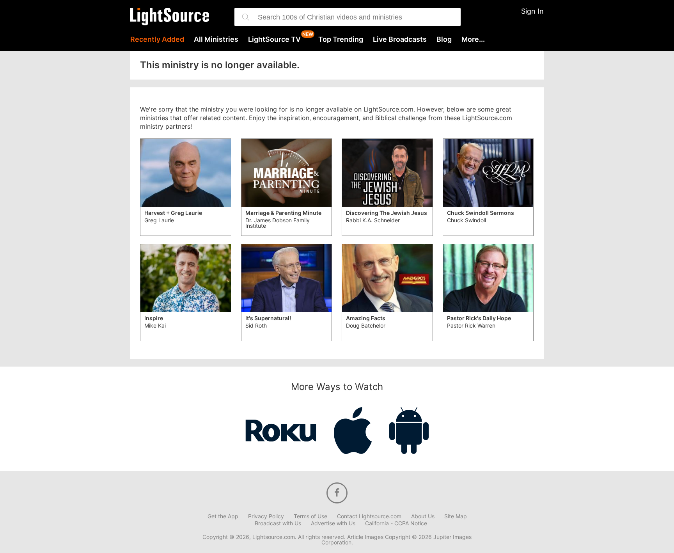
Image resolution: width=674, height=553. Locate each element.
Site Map (455, 516)
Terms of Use (310, 516)
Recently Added (157, 39)
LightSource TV (274, 39)
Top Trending (340, 39)
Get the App (223, 516)
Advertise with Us (333, 523)
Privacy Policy (266, 516)
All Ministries (216, 39)
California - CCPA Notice (396, 523)
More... (473, 39)
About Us (423, 516)
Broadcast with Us (278, 523)
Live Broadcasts (400, 39)
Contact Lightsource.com (369, 516)
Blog (444, 39)
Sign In (532, 11)
